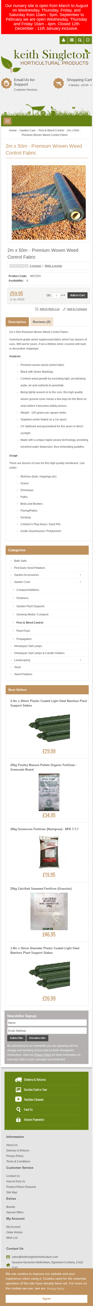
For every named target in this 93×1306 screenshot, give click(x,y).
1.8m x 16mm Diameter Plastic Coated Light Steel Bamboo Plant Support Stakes (44, 950)
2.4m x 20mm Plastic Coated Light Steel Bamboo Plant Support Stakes (48, 703)
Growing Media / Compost (32, 614)
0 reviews (35, 265)
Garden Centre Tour (35, 1089)
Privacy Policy (42, 1054)
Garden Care (28, 130)
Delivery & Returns (35, 1079)
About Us (12, 1145)
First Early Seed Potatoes (29, 567)
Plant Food (23, 630)
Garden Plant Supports (30, 606)
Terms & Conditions (18, 1161)
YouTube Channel (33, 1099)
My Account (13, 1227)
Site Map (11, 1192)
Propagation (24, 639)
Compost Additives (27, 590)
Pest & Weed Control (51, 130)
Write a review (53, 265)
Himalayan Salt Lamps (28, 646)
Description (17, 322)
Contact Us (13, 1176)
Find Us (28, 1109)
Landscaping (22, 660)
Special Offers (14, 1212)
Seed (17, 667)
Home (13, 130)
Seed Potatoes (23, 674)
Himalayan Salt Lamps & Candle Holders (39, 653)
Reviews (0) (42, 322)
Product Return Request (21, 1187)
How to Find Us (15, 1181)
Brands (10, 1207)
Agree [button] (46, 1298)
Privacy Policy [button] (55, 1288)
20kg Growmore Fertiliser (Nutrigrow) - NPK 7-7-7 (44, 829)
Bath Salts (20, 560)
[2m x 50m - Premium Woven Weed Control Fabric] (49, 202)
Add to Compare (77, 309)
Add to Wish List (49, 309)
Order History (14, 1232)
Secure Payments (34, 1119)
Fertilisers (22, 598)
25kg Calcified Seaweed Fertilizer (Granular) (41, 888)
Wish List (11, 1237)
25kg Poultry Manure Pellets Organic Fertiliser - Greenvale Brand (43, 767)
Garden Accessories (26, 575)
